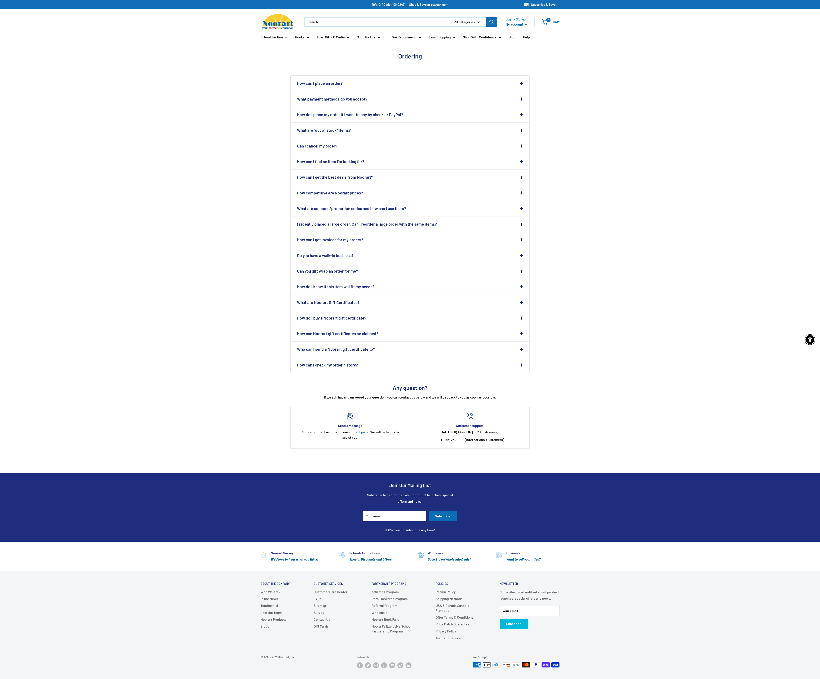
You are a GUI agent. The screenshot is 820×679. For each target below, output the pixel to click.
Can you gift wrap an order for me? (327, 271)
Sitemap (320, 605)
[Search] (491, 22)
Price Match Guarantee (452, 624)
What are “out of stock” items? (324, 130)
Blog (512, 37)
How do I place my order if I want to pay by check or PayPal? (350, 114)
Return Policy (446, 592)
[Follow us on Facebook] (360, 665)
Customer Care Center (330, 592)
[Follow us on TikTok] (400, 665)
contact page (359, 432)
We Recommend (404, 37)
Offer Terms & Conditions (454, 617)
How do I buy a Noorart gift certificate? (331, 317)
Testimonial (269, 605)
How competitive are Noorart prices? (330, 192)
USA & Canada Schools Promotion (452, 607)
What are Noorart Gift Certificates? (328, 302)
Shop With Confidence (479, 37)
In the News (269, 599)
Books (300, 37)
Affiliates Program (385, 592)
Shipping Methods (449, 599)
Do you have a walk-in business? (325, 255)
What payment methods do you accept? (332, 98)
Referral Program (384, 605)
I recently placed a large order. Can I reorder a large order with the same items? (367, 224)
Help (526, 37)
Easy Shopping (440, 37)
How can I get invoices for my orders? (330, 239)
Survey (319, 612)
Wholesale (379, 612)
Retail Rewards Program (390, 599)
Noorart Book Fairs (386, 619)
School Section (272, 37)
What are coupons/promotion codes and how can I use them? (351, 208)
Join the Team (271, 612)
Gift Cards (321, 626)
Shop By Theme (368, 37)
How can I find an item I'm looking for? (330, 161)
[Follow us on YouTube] (392, 665)
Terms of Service (448, 638)
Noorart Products (274, 619)
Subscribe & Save (543, 4)
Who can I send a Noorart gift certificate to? (336, 349)
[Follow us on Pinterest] (384, 665)
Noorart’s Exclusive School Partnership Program (391, 628)
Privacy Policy (446, 631)
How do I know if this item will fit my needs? (336, 286)
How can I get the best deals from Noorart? (335, 177)
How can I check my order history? (327, 364)
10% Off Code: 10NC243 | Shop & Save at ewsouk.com (410, 4)
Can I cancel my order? (317, 145)
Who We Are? (270, 592)
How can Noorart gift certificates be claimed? (337, 333)
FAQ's (318, 599)
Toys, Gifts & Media (331, 37)
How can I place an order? (320, 83)
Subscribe (443, 516)
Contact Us (322, 619)
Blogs (265, 626)
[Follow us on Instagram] (376, 665)
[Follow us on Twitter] (368, 665)
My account (514, 24)
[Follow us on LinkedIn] (408, 665)
